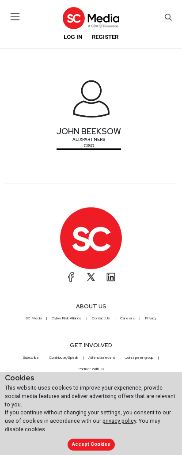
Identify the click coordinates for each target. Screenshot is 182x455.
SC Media (34, 318)
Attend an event (101, 357)
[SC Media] (91, 18)
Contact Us (101, 318)
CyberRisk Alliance (67, 318)
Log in (73, 37)
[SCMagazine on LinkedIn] (111, 277)
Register (105, 37)
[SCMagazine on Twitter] (91, 277)
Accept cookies (91, 444)
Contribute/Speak (63, 357)
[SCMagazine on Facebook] (71, 277)
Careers (127, 318)
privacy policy (119, 420)
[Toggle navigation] (15, 17)
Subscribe (31, 357)
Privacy (150, 318)
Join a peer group (139, 357)
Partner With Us (91, 369)
